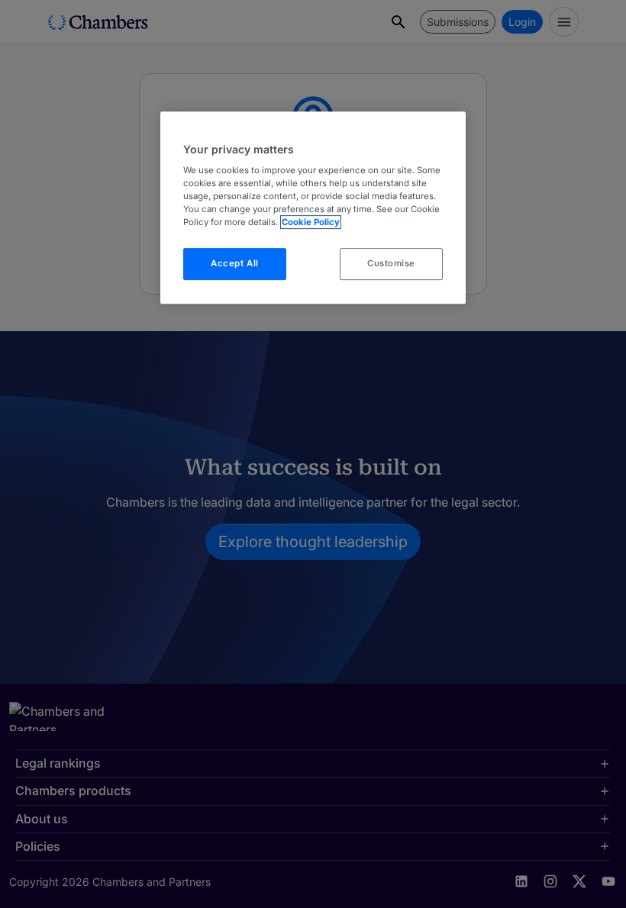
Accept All (235, 264)
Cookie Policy (311, 222)
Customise (391, 264)
